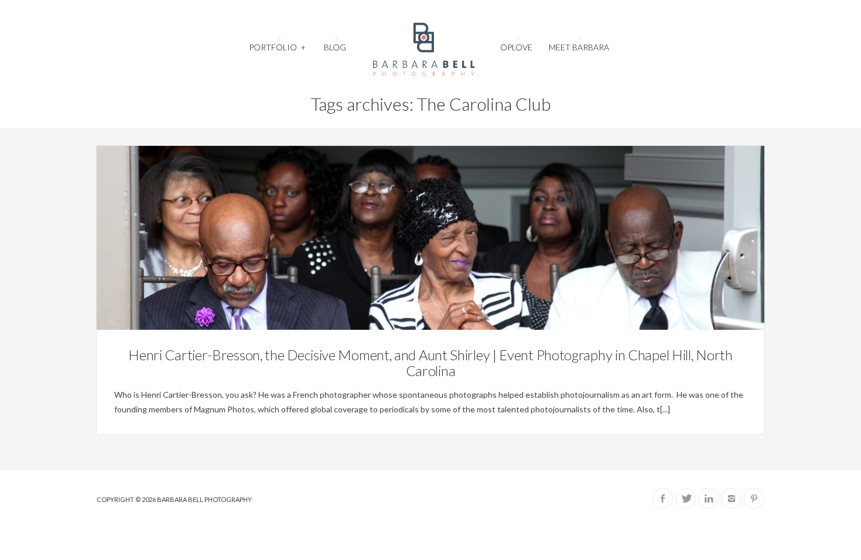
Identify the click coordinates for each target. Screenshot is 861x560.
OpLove (516, 47)
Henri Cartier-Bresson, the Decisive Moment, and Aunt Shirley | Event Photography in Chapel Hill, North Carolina (430, 362)
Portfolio (277, 47)
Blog (335, 47)
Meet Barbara (579, 47)
